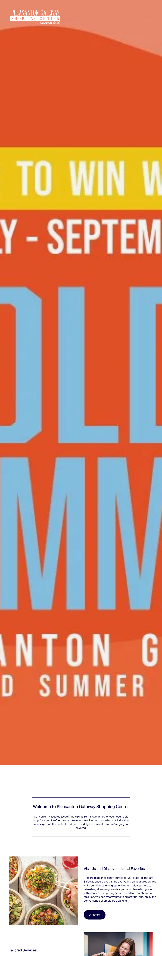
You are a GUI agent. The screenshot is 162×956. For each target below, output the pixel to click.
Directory (94, 914)
